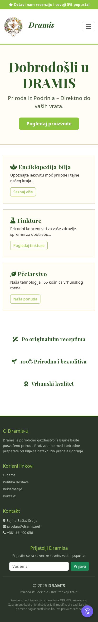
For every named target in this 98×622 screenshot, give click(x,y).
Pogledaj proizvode (49, 123)
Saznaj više (23, 192)
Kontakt (9, 496)
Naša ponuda (25, 299)
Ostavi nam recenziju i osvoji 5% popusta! (51, 4)
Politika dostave (16, 482)
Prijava (80, 566)
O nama (9, 475)
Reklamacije (12, 489)
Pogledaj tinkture (28, 245)
